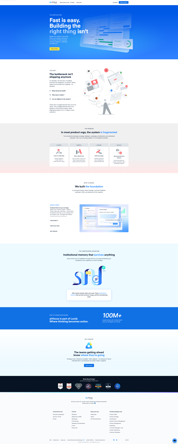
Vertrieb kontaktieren (58, 415)
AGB (50, 440)
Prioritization (113, 419)
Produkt (72, 2)
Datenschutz (56, 440)
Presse (54, 419)
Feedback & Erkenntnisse (78, 424)
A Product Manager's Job (116, 428)
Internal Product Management (117, 421)
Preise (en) (79, 2)
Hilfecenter (93, 415)
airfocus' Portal (57, 417)
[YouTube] (116, 440)
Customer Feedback (115, 432)
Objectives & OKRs (76, 417)
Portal (73, 426)
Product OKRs (113, 415)
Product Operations (115, 430)
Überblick (74, 415)
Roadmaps (74, 419)
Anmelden (115, 2)
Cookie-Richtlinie (90, 440)
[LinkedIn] (113, 440)
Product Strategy (114, 417)
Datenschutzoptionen (100, 440)
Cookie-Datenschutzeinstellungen (75, 440)
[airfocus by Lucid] (54, 2)
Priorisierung (75, 421)
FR (127, 440)
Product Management (115, 424)
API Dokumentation (96, 419)
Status (92, 417)
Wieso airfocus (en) (64, 2)
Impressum (63, 440)
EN (126, 440)
